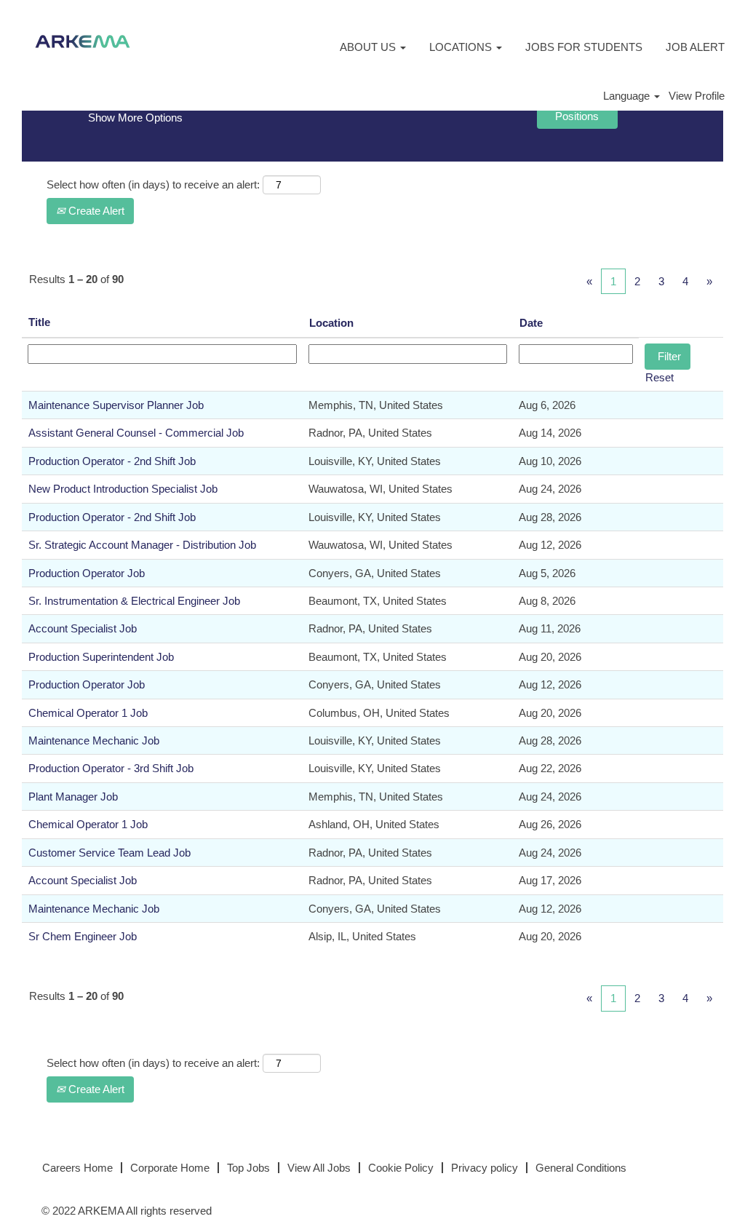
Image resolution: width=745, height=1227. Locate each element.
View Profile (697, 96)
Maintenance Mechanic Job (93, 740)
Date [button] (531, 323)
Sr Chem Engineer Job (82, 936)
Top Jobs (248, 1168)
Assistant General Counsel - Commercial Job (136, 432)
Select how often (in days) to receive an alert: (153, 184)
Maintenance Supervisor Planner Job (116, 405)
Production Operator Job (86, 573)
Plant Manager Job (73, 796)
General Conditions (580, 1168)
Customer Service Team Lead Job (109, 852)
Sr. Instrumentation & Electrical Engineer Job (134, 601)
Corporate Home (170, 1168)
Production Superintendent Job (101, 657)
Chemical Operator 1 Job (88, 713)
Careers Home (77, 1168)
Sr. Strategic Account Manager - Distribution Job (142, 545)
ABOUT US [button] (369, 47)
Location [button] (331, 323)
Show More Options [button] (135, 117)
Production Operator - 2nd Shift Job (112, 461)
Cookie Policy (401, 1168)
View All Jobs (319, 1168)
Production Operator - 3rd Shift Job (111, 768)
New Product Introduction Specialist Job (123, 489)
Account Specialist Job (82, 628)
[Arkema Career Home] (83, 41)
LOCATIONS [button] (462, 47)
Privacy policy (484, 1168)
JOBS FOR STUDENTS (583, 47)
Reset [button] (659, 377)
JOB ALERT (695, 47)
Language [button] (628, 96)
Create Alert (94, 210)
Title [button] (39, 322)
